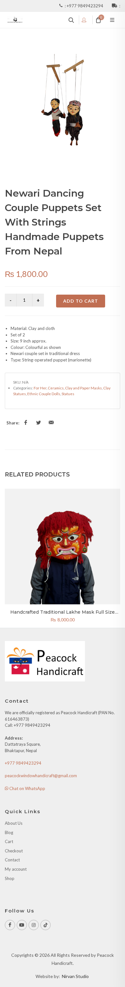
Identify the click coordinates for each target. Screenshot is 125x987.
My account (16, 869)
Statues (68, 393)
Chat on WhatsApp (26, 788)
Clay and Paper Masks (83, 388)
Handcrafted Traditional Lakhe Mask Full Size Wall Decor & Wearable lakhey (62, 615)
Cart (9, 841)
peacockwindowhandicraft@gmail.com (41, 775)
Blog (9, 832)
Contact (12, 859)
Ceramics (56, 388)
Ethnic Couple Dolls (43, 393)
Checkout (14, 850)
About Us (13, 823)
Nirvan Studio (75, 976)
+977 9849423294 (85, 5)
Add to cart (80, 301)
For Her (40, 388)
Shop (9, 878)
